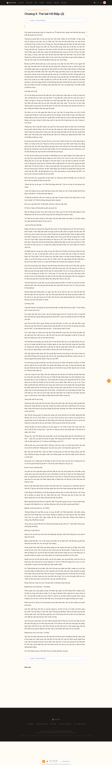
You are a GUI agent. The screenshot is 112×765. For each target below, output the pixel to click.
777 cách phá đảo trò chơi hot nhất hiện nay (37, 10)
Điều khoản (53, 724)
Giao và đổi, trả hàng (79, 724)
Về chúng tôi (30, 724)
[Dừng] (47, 761)
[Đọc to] (43, 761)
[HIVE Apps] (94, 2)
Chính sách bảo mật (42, 724)
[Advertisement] (56, 688)
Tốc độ (60, 761)
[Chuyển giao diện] (97, 2)
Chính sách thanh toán (65, 724)
